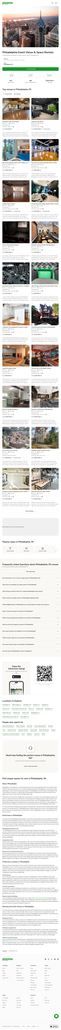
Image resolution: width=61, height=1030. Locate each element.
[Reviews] (58, 959)
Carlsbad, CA (45, 704)
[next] (27, 109)
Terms (23, 1026)
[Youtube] (54, 959)
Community (19, 973)
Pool (46, 973)
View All (32, 990)
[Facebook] (45, 959)
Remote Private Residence (10, 409)
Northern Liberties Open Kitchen (40, 491)
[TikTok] (51, 959)
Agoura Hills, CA (6, 712)
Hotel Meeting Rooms (40, 726)
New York (4, 1000)
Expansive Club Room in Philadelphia (42, 409)
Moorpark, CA (48, 708)
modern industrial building (41, 898)
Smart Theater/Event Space (10, 245)
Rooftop (32, 1002)
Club (46, 978)
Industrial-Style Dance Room (10, 121)
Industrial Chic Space (37, 121)
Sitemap (34, 1026)
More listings (29, 511)
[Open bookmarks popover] (27, 100)
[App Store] (16, 676)
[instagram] (48, 959)
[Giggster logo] (7, 959)
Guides (4, 973)
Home (46, 970)
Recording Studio (49, 985)
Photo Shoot (33, 970)
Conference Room (34, 1005)
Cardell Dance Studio (8, 204)
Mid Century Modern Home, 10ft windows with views (16, 163)
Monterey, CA (6, 708)
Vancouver (18, 1000)
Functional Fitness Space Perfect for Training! (15, 286)
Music (31, 998)
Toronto (18, 1002)
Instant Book (8, 94)
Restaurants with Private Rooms (11, 734)
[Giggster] (7, 3)
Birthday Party (33, 978)
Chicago (4, 1005)
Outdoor (32, 1000)
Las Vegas (18, 1005)
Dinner (43, 734)
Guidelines (18, 975)
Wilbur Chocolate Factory (12, 941)
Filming (32, 980)
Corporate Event (11, 730)
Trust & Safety (19, 980)
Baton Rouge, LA (16, 704)
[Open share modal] (24, 100)
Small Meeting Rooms (8, 726)
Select (3, 975)
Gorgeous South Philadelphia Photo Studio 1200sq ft (16, 491)
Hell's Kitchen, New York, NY (19, 708)
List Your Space (20, 968)
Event (23, 734)
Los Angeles (5, 998)
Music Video (33, 987)
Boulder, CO (36, 704)
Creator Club (5, 978)
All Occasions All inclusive (10, 450)
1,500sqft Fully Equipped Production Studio (15, 327)
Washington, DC (35, 712)
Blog (3, 970)
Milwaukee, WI (27, 704)
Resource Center (20, 978)
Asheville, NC (39, 708)
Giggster (4, 951)
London (18, 998)
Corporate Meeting (23, 730)
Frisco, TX (31, 708)
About (3, 968)
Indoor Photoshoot (44, 730)
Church (46, 980)
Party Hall (29, 726)
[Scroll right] (58, 549)
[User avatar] (56, 3)
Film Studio (47, 975)
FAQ (17, 970)
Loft (45, 998)
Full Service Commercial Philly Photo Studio (44, 163)
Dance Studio (48, 982)
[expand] (58, 611)
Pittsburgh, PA (6, 704)
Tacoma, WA (25, 712)
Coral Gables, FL (24, 716)
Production (33, 973)
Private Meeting (20, 726)
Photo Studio (33, 730)
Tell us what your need (30, 766)
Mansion (53, 730)
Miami (3, 1007)
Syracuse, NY (16, 712)
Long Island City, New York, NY (10, 716)
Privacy (28, 1026)
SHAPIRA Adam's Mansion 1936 (40, 450)
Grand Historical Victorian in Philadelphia (43, 327)
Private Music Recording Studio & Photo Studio (45, 204)
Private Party (33, 985)
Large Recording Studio (9, 368)
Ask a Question (30, 571)
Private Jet (37, 734)
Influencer (29, 734)
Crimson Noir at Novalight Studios (41, 368)
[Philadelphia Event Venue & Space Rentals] (30, 527)
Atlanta (4, 1002)
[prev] (4, 109)
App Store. (48, 684)
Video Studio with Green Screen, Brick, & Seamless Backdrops (45, 286)
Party (3, 730)
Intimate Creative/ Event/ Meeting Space (43, 245)
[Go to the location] (16, 109)
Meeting (50, 726)
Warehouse (47, 987)
